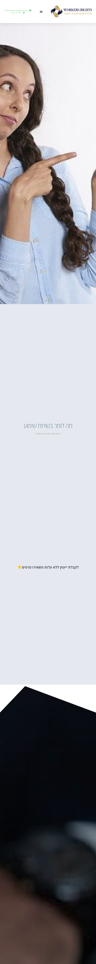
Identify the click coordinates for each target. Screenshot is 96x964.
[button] (41, 11)
